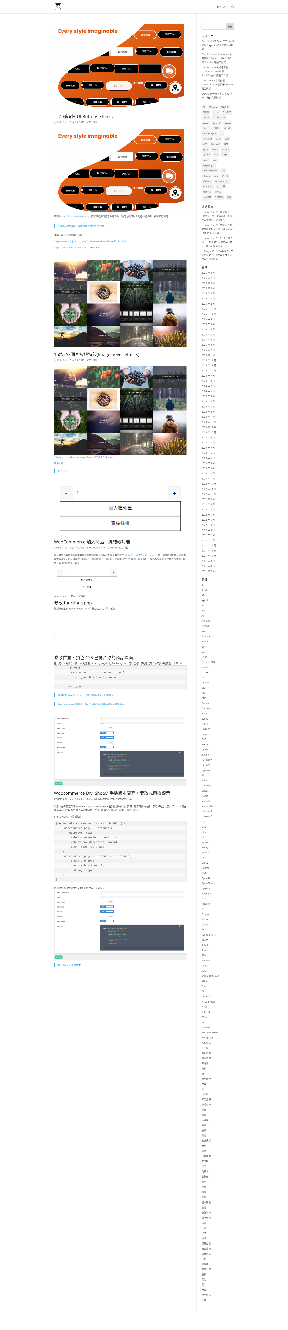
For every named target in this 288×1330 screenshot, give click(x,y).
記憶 (204, 1233)
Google (227, 128)
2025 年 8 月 (208, 324)
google (205, 754)
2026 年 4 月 (208, 293)
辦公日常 (206, 1269)
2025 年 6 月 (208, 329)
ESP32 (205, 718)
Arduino (206, 620)
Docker (206, 128)
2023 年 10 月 (209, 432)
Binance (206, 636)
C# (203, 646)
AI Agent (213, 106)
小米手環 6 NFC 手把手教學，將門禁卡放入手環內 (217, 242)
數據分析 (206, 1140)
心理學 (205, 1120)
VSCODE (206, 1011)
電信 (204, 1279)
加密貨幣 (206, 1058)
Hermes (206, 764)
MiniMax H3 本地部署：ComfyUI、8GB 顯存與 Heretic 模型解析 (218, 84)
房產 (204, 1125)
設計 (95, 122)
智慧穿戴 (206, 1156)
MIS (204, 821)
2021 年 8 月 (208, 566)
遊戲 (204, 1274)
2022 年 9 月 (208, 499)
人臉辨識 (206, 1042)
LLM (227, 138)
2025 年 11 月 (209, 313)
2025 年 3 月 (208, 344)
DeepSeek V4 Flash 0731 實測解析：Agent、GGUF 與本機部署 (218, 45)
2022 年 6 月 (208, 514)
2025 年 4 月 (208, 339)
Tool (204, 986)
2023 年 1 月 (208, 478)
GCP (204, 739)
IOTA (204, 780)
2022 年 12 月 (209, 483)
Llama (205, 795)
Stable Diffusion (210, 170)
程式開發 (206, 1202)
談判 (204, 1258)
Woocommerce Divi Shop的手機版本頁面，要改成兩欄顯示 (112, 793)
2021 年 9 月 (208, 561)
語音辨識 (206, 1253)
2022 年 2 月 (208, 535)
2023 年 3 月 (208, 468)
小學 (204, 1089)
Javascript (207, 785)
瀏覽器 (205, 1176)
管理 (204, 1207)
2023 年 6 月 (208, 452)
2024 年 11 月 (209, 365)
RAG (204, 929)
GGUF (205, 744)
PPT (204, 909)
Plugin (225, 154)
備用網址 (58, 463)
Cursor (228, 122)
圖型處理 (206, 1078)
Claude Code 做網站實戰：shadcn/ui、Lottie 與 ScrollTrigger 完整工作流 (216, 71)
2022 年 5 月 (208, 519)
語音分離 (206, 1243)
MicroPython (209, 806)
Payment (206, 893)
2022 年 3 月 (208, 530)
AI (204, 106)
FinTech (206, 728)
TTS (223, 170)
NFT (226, 144)
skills (204, 965)
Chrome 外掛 (209, 662)
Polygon (206, 903)
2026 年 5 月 (208, 288)
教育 (204, 1135)
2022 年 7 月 (208, 509)
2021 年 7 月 (208, 571)
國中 (204, 1073)
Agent (205, 600)
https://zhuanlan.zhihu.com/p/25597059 (76, 247)
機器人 (205, 1171)
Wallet (205, 1017)
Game (205, 734)
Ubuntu (206, 176)
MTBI (204, 826)
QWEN (205, 924)
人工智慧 (221, 186)
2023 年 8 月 (208, 442)
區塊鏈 (205, 1063)
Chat (204, 656)
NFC (204, 831)
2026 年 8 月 (208, 272)
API (203, 610)
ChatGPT (226, 112)
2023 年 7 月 (208, 447)
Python (206, 160)
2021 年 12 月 (209, 545)
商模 (204, 1068)
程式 (126, 547)
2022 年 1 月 (208, 540)
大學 (204, 1083)
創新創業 (206, 1053)
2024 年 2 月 (208, 411)
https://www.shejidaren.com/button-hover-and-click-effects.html (90, 241)
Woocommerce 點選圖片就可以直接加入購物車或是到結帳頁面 (91, 704)
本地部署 (207, 197)
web (216, 176)
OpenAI (206, 154)
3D (203, 584)
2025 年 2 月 (208, 350)
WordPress (131, 555)
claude (205, 667)
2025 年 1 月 (208, 355)
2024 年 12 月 (209, 360)
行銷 (204, 1228)
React (205, 939)
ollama (225, 149)
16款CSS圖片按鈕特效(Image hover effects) (81, 225)
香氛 (204, 1300)
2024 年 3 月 (208, 406)
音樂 (204, 1289)
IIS (203, 775)
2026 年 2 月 (208, 303)
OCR (204, 857)
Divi (95, 798)
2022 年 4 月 (208, 524)
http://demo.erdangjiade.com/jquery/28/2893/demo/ (83, 457)
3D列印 (205, 590)
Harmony (207, 759)
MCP (205, 144)
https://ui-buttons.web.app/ (74, 216)
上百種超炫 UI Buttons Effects (83, 116)
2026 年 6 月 (208, 283)
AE (203, 595)
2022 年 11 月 (209, 489)
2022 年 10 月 (209, 494)
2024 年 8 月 (208, 380)
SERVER (206, 960)
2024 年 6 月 (208, 391)
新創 (204, 1145)
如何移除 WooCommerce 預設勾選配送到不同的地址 (86, 695)
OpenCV (206, 888)
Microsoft (215, 144)
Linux (218, 138)
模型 (204, 1166)
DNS (204, 698)
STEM (205, 981)
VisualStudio (208, 1001)
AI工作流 (225, 106)
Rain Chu (62, 122)
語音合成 (206, 1248)
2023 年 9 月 (208, 437)
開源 (229, 197)
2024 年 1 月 (208, 416)
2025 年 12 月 (209, 308)
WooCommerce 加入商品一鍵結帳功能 (92, 542)
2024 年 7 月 (208, 386)
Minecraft (207, 816)
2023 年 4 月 (208, 463)
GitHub (217, 128)
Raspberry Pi (208, 165)
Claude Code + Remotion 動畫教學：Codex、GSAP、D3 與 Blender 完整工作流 (217, 58)
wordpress (116, 547)
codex (205, 122)
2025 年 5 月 (208, 334)
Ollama (206, 867)
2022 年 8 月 (208, 504)
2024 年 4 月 (208, 401)
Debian (206, 682)
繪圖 (204, 1222)
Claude (206, 117)
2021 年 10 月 (209, 555)
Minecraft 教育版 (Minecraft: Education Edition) (217, 229)
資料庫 (205, 1264)
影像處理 (206, 1099)
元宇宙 (205, 1047)
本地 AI (218, 191)
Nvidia (215, 149)
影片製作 (206, 1104)
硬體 (204, 1186)
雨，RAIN (222, 7)
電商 (204, 1284)
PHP (89, 547)
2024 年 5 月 (208, 396)
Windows (207, 181)
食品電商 (206, 1294)
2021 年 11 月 (209, 550)
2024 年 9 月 (208, 375)
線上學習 (206, 1217)
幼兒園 (205, 1094)
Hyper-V (206, 770)
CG (203, 651)
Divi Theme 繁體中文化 (70, 965)
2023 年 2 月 (208, 473)
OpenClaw (207, 883)
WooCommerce (149, 555)
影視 (204, 1109)
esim (204, 713)
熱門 (204, 1181)
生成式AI (219, 197)
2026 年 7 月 (208, 277)
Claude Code (219, 117)
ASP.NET (206, 625)
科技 (204, 1192)
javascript (207, 138)
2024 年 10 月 (209, 370)
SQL (204, 970)
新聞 (204, 1150)
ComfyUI (216, 122)
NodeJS (206, 847)
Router (205, 950)
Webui (225, 176)
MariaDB (206, 801)
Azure (205, 631)
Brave (205, 641)
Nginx (205, 149)
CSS (89, 122)
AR (203, 615)
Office (205, 862)
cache (215, 112)
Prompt (206, 914)
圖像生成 (207, 191)
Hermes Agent (209, 133)
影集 (204, 1114)
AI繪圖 (206, 112)
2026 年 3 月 (208, 298)
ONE (204, 873)
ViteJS (205, 1006)
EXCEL (205, 723)
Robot (205, 945)
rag (214, 160)
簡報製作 (206, 1212)
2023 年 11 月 (209, 427)
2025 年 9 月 (208, 319)
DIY (203, 692)
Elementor (207, 708)
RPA (204, 955)
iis (221, 133)
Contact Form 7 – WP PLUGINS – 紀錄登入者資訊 (217, 216)
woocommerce (101, 547)
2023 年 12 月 (209, 422)
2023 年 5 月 (208, 458)
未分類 (205, 1161)
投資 (204, 1130)
